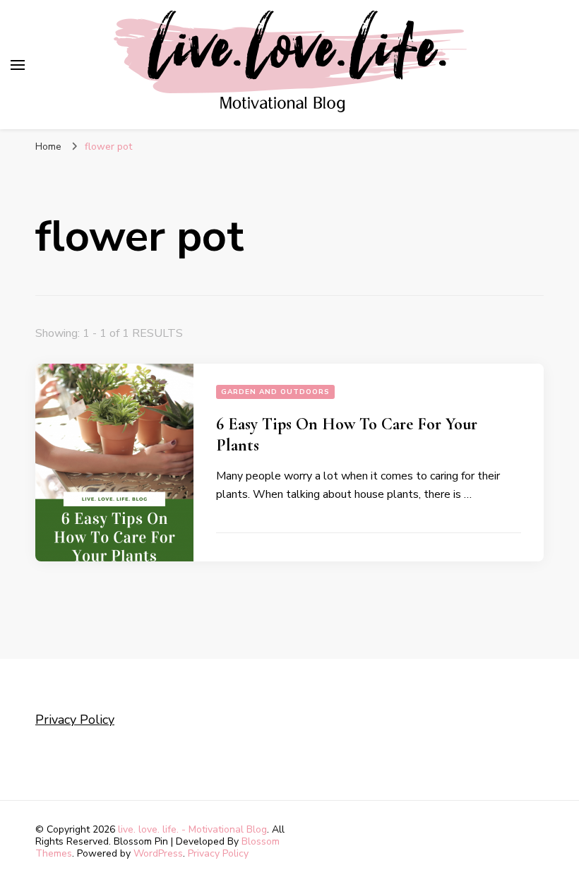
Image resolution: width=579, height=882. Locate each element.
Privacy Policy (74, 719)
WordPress (158, 853)
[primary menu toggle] (18, 65)
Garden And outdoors (275, 392)
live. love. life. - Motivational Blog (192, 829)
